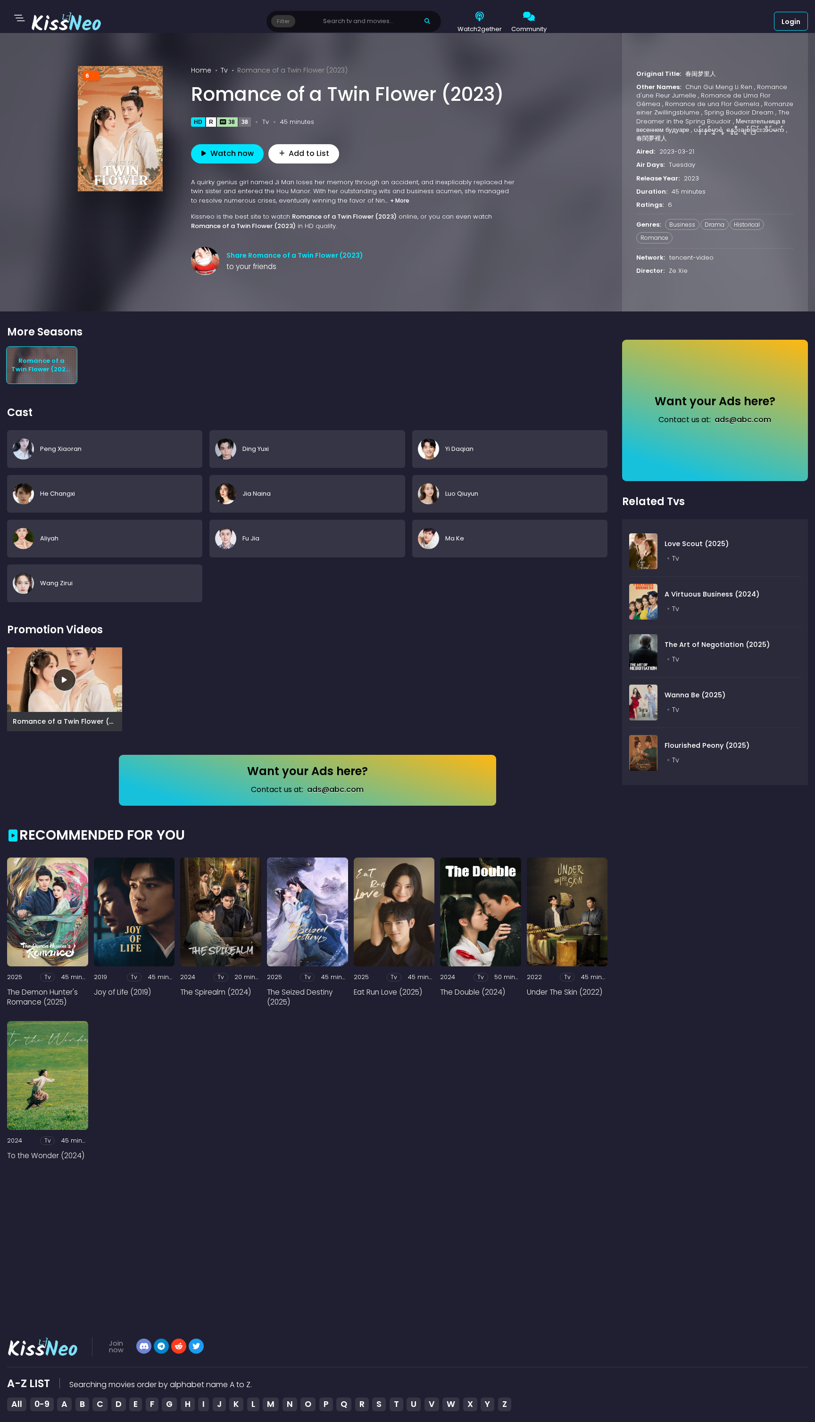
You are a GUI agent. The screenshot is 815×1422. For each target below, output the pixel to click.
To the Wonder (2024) (45, 1155)
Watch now (232, 153)
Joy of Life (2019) (122, 992)
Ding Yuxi (255, 448)
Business (682, 225)
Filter (283, 21)
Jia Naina (256, 493)
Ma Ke (454, 538)
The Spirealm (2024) (215, 992)
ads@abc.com (335, 789)
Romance (654, 238)
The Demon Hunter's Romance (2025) (42, 997)
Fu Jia (250, 538)
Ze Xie (678, 270)
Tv (224, 70)
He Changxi (57, 493)
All (16, 1404)
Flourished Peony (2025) (707, 745)
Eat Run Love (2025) (388, 992)
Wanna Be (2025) (695, 695)
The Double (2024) (472, 992)
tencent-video (691, 257)
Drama (714, 225)
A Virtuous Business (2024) (712, 594)
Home (201, 70)
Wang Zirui (56, 583)
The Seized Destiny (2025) (300, 997)
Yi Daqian (459, 448)
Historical (747, 225)
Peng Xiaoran (61, 448)
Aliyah (49, 538)
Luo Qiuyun (461, 493)
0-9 (42, 1404)
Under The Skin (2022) (564, 992)
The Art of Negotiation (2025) (717, 644)
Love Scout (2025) (697, 543)
